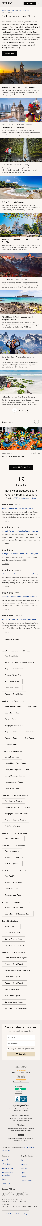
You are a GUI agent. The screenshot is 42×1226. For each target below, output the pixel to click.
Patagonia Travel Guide (14, 694)
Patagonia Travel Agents (14, 983)
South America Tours (24, 10)
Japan (23, 1177)
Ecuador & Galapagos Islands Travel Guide (21, 662)
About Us (5, 1160)
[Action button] (38, 3)
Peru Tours (32, 706)
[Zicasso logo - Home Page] (7, 3)
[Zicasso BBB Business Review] (21, 1099)
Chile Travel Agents (12, 977)
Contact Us (6, 1183)
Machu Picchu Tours (12, 713)
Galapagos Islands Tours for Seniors (18, 807)
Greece (24, 1164)
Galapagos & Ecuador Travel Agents (18, 970)
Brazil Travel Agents (12, 996)
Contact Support (23, 1214)
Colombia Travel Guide (13, 675)
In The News (6, 1164)
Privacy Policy (6, 1214)
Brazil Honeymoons (12, 864)
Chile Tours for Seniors (13, 826)
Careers (4, 1179)
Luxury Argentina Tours (14, 782)
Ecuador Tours (10, 719)
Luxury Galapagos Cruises (15, 776)
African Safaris (26, 1181)
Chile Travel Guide (12, 688)
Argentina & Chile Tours (14, 907)
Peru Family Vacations (13, 839)
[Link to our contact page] (27, 1194)
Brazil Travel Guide (12, 681)
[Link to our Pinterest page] (22, 1194)
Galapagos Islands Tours (14, 725)
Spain (23, 1172)
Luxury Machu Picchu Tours (15, 763)
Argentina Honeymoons (14, 857)
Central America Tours (13, 939)
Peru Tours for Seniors (13, 801)
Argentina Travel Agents (14, 964)
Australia (24, 1168)
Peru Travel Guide (12, 656)
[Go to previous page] (14, 410)
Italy (22, 1160)
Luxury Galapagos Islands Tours (17, 769)
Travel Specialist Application (7, 1173)
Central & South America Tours (17, 945)
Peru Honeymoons (12, 851)
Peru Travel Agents (12, 989)
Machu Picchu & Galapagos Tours (17, 914)
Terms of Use (14, 1214)
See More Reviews (12, 640)
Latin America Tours (12, 10)
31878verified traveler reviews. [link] (24, 498)
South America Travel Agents (16, 958)
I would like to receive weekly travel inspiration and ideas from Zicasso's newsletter (22, 1048)
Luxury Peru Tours (12, 757)
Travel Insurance (7, 1168)
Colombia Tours (11, 744)
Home (3, 10)
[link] (21, 443)
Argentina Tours (11, 732)
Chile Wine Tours (11, 889)
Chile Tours (29, 732)
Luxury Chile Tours (12, 788)
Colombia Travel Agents (14, 1002)
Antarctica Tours (11, 926)
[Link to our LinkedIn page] (13, 1194)
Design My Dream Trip (21, 467)
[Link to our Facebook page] (3, 1194)
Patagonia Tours (11, 738)
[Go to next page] (27, 410)
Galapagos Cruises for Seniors (16, 813)
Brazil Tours (29, 738)
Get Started (29, 3)
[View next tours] (38, 422)
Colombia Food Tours (13, 895)
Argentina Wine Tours (13, 882)
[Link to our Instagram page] (8, 1194)
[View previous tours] (34, 422)
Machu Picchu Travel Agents (16, 1008)
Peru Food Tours (11, 876)
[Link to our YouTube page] (18, 1194)
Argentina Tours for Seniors (15, 820)
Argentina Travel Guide (14, 669)
